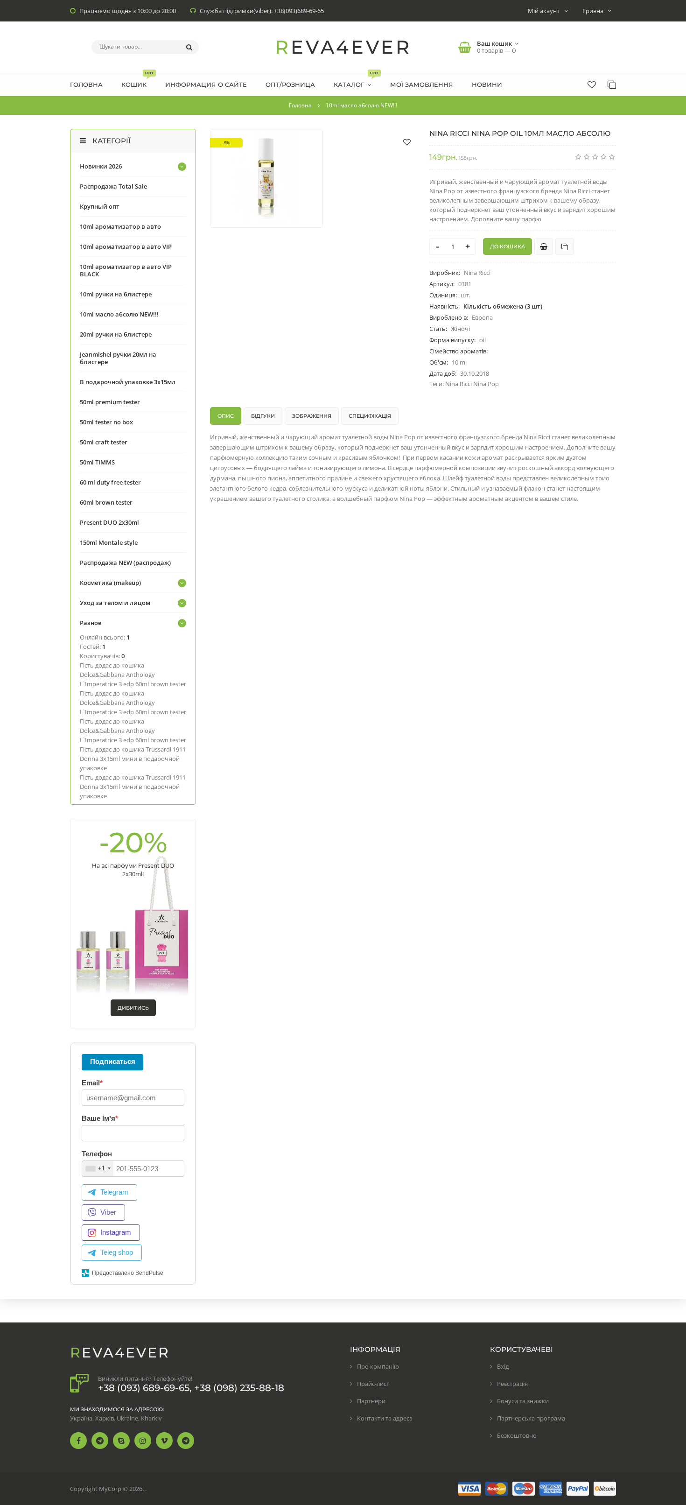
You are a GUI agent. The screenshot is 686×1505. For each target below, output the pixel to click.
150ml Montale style (109, 542)
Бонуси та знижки (523, 1401)
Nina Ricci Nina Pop (472, 384)
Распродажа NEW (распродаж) (125, 562)
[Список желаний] (592, 84)
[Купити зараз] (543, 246)
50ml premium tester (110, 402)
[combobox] (97, 1168)
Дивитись (133, 1008)
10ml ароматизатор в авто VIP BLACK (126, 270)
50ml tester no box (106, 422)
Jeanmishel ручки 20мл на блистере (118, 358)
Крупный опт (99, 206)
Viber (108, 1212)
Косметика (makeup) (110, 582)
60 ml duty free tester (110, 482)
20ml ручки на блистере (116, 334)
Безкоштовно (517, 1435)
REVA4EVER (343, 46)
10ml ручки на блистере (116, 294)
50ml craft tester (103, 442)
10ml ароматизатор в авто (120, 226)
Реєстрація (512, 1383)
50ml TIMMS (97, 462)
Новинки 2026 (101, 166)
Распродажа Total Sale (113, 186)
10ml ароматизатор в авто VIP (126, 246)
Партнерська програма (531, 1418)
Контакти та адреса (385, 1418)
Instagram (115, 1232)
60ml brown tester (106, 502)
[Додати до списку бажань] (407, 142)
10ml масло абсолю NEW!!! (119, 314)
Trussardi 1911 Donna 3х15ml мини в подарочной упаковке (133, 758)
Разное (90, 623)
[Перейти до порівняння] (564, 246)
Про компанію (378, 1366)
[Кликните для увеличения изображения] (266, 178)
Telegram (114, 1192)
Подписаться (112, 1061)
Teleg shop (116, 1252)
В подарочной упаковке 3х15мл (127, 382)
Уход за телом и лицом (115, 602)
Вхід (503, 1366)
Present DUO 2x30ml (109, 522)
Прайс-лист (373, 1383)
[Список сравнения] (612, 84)
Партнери (371, 1401)
